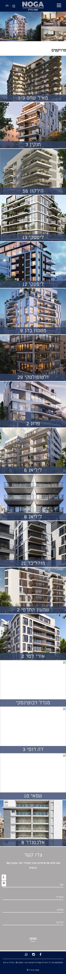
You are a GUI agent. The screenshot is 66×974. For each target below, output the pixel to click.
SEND (33, 939)
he (13, 6)
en (7, 6)
